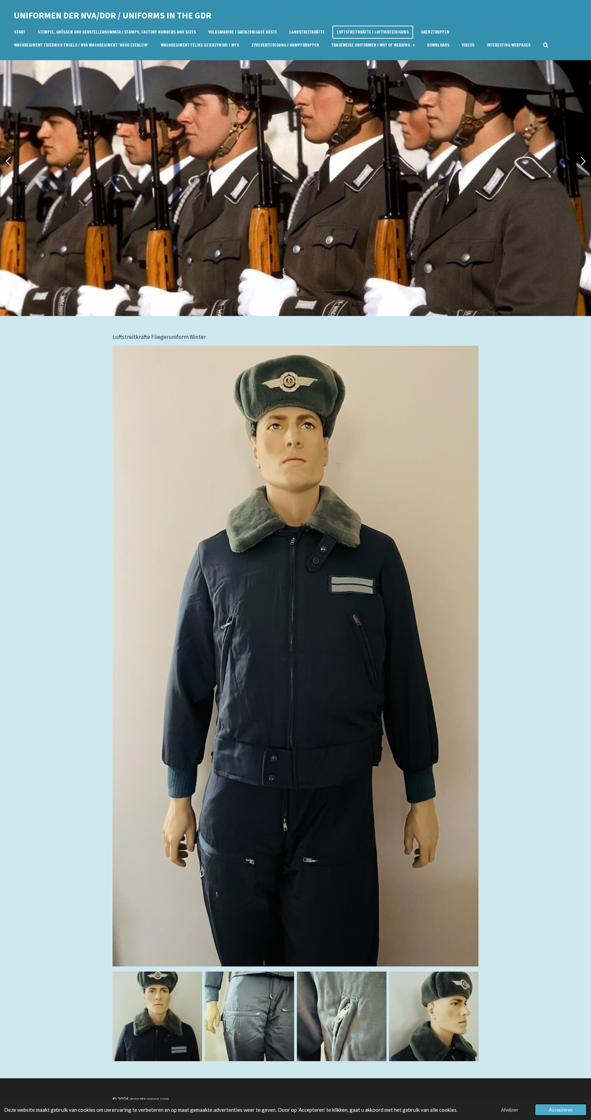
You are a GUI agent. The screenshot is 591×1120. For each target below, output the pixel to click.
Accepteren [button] (561, 1109)
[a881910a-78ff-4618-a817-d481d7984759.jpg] (434, 1016)
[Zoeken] (545, 45)
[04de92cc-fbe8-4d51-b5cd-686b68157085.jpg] (157, 1016)
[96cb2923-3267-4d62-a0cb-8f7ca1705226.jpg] (342, 1016)
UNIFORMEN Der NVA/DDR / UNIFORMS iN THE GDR (112, 15)
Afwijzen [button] (509, 1109)
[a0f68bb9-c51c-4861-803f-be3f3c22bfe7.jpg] (249, 1016)
